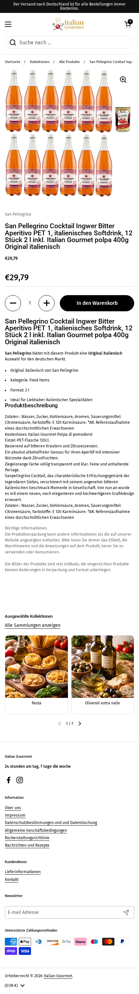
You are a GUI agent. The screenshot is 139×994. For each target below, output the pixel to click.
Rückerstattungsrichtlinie (27, 838)
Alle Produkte (69, 62)
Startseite (12, 62)
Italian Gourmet (58, 976)
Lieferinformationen (23, 872)
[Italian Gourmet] (67, 24)
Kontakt (11, 879)
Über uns (13, 808)
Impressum (15, 815)
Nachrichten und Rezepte (27, 845)
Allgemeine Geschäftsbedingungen (36, 830)
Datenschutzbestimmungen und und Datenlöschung (51, 822)
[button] (127, 24)
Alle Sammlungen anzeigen (32, 625)
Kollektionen (39, 62)
